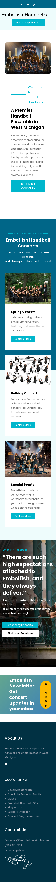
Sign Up (46, 694)
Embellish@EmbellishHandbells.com (27, 840)
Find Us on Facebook (20, 633)
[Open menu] (4, 22)
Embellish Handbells (24, 14)
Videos (12, 798)
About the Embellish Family (24, 794)
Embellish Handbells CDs (23, 803)
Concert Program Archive (24, 816)
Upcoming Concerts (28, 22)
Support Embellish (19, 812)
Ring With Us (15, 807)
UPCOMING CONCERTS (28, 186)
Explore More (23, 339)
